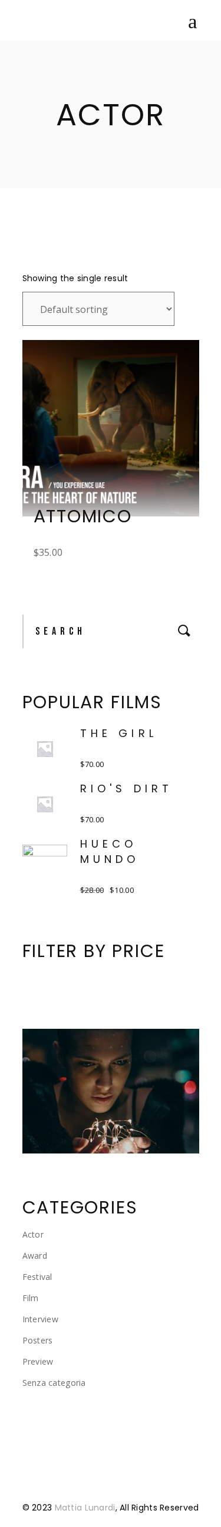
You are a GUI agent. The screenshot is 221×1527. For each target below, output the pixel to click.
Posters (37, 1340)
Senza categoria (54, 1382)
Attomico (83, 516)
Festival (37, 1276)
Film (30, 1297)
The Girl (119, 733)
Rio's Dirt (126, 788)
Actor (33, 1234)
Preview (38, 1361)
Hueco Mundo (110, 851)
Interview (40, 1319)
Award (34, 1255)
